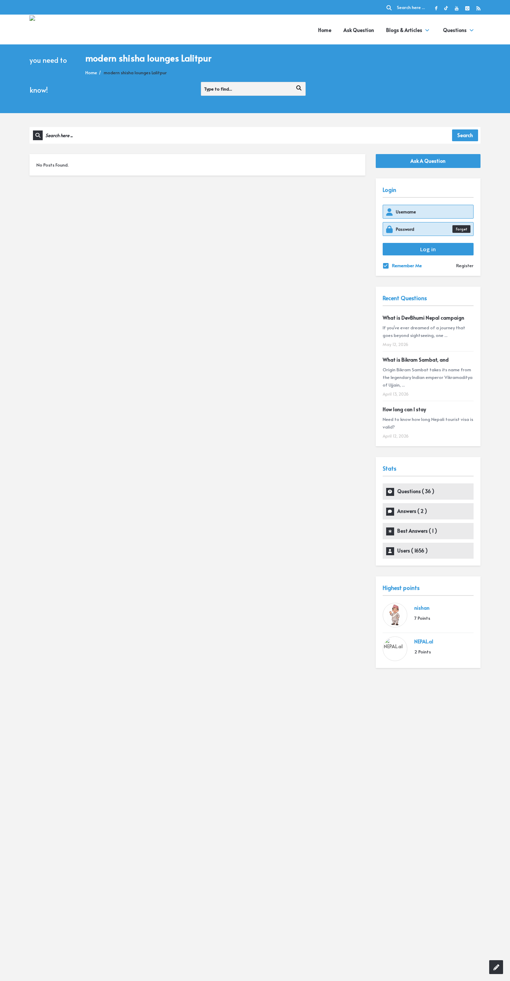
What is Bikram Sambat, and (416, 359)
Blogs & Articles (404, 30)
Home (324, 30)
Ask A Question (427, 161)
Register (465, 265)
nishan (422, 607)
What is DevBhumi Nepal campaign (423, 317)
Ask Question (358, 30)
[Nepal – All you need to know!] (54, 59)
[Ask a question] (496, 967)
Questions (455, 30)
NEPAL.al (423, 641)
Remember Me (407, 265)
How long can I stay (404, 409)
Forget (461, 228)
